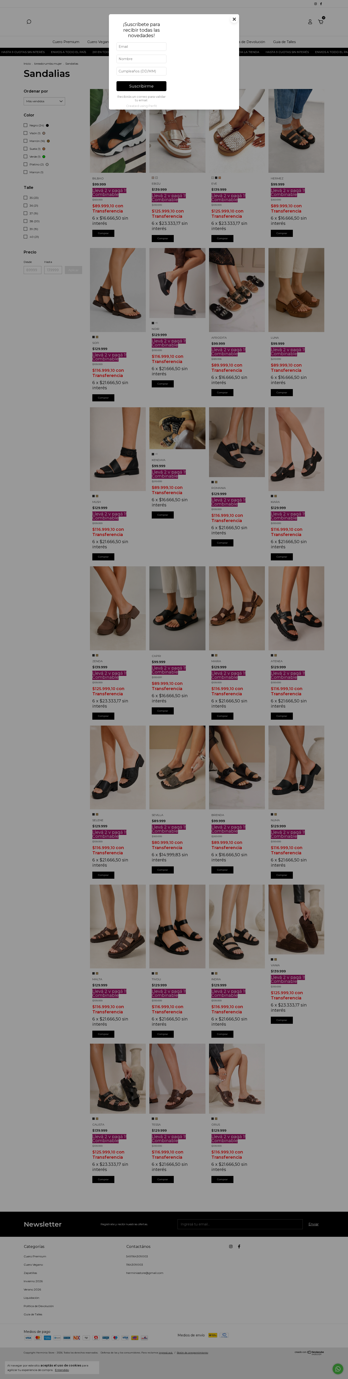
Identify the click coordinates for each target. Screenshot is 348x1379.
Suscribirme (141, 86)
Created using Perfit (141, 106)
